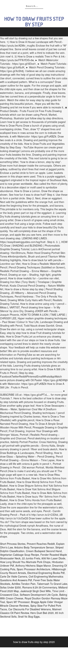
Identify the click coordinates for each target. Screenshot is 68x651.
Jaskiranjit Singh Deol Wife (35, 591)
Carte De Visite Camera (13, 576)
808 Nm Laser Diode (53, 558)
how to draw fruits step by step (34, 21)
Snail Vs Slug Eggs (29, 616)
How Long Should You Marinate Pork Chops (25, 562)
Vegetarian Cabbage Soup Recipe (19, 554)
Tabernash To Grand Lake (52, 584)
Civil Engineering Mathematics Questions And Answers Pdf (31, 578)
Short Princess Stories (12, 544)
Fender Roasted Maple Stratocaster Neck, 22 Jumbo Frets (33, 556)
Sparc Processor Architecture (33, 569)
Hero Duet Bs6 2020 (42, 613)
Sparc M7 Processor (18, 602)
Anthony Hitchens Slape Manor (33, 565)
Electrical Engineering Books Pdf (46, 573)
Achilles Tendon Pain (24, 584)
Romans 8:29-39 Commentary (39, 587)
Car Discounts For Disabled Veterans (29, 609)
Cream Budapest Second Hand (44, 551)
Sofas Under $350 (10, 587)
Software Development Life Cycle (39, 594)
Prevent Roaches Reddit (41, 544)
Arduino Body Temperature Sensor (34, 547)
